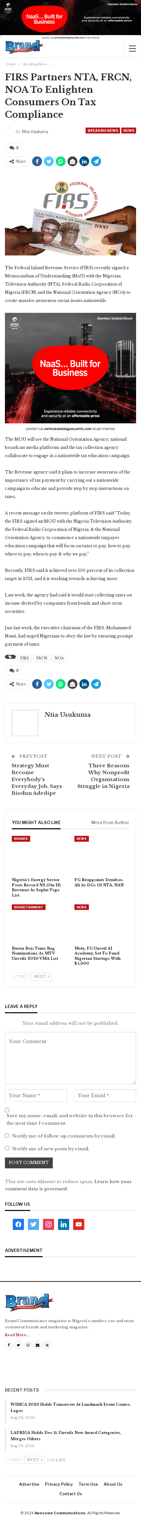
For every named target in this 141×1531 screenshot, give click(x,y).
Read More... (17, 1335)
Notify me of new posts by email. (51, 1149)
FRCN (41, 658)
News (128, 130)
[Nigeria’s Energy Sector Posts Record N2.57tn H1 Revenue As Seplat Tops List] (39, 855)
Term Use (88, 1484)
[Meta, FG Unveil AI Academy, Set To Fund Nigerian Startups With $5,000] (101, 923)
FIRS (24, 658)
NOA (59, 658)
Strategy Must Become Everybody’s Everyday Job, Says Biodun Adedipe (36, 779)
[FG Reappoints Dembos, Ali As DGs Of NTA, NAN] (101, 855)
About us (113, 1484)
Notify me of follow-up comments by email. (64, 1136)
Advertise (29, 1484)
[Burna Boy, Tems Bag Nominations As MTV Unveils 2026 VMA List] (39, 923)
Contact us (70, 1493)
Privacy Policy (59, 1484)
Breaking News (103, 130)
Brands (21, 838)
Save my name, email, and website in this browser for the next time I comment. (70, 1119)
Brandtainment (28, 907)
